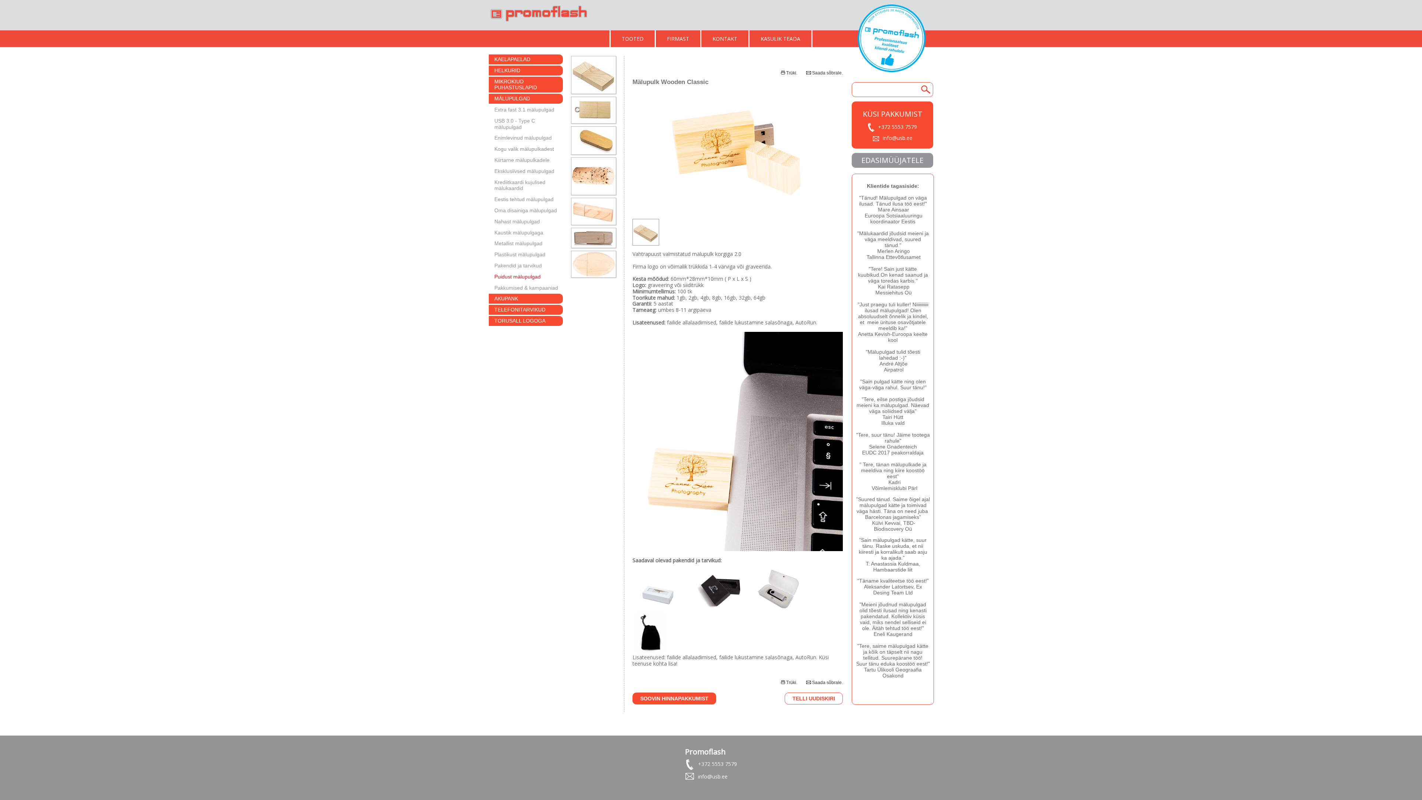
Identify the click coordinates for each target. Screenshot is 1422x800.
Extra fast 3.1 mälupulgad (524, 110)
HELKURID (507, 70)
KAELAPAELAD (512, 59)
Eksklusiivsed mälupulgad (524, 171)
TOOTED (633, 38)
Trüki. (791, 73)
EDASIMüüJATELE (892, 160)
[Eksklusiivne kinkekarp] (720, 610)
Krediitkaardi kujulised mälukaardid (519, 185)
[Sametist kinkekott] (652, 650)
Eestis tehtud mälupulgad (524, 199)
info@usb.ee (897, 137)
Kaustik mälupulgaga (518, 233)
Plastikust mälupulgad (519, 254)
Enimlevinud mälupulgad (523, 138)
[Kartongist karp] (658, 610)
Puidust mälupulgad (517, 277)
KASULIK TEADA (780, 38)
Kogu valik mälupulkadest (524, 149)
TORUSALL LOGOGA (519, 321)
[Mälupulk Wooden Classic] (737, 207)
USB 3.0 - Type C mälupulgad (514, 124)
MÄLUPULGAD (512, 98)
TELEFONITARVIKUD (519, 310)
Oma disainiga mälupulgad (525, 210)
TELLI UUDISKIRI (813, 698)
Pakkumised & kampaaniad (526, 288)
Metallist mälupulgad (518, 243)
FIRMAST (678, 38)
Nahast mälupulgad (517, 221)
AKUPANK (506, 298)
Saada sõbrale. (827, 73)
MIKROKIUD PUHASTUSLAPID (515, 85)
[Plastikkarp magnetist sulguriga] (779, 610)
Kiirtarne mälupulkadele (522, 160)
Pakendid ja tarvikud (518, 266)
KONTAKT (724, 38)
